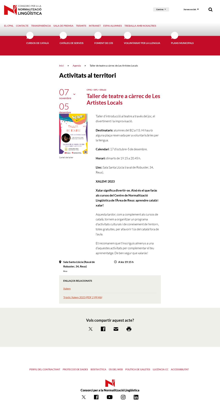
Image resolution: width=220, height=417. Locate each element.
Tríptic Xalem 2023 (82, 297)
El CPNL (8, 25)
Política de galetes (137, 369)
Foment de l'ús (103, 43)
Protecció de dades (75, 369)
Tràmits (81, 25)
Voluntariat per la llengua (142, 43)
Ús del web (116, 369)
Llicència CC (160, 369)
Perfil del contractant (44, 369)
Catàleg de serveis (72, 43)
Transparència (41, 25)
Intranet (95, 25)
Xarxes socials (190, 9)
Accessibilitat (180, 369)
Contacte (22, 25)
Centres (159, 9)
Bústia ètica (98, 369)
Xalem (67, 288)
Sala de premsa (63, 25)
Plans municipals (182, 43)
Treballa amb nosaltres (140, 25)
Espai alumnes (112, 25)
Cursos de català (37, 43)
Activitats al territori (87, 75)
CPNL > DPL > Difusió (96, 89)
